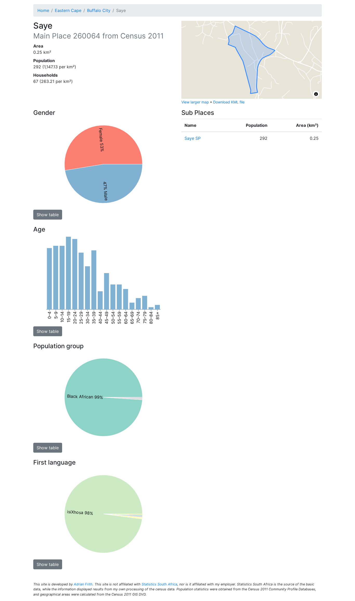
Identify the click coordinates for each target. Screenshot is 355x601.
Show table (48, 214)
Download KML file (229, 102)
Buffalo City (98, 10)
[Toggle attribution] (316, 94)
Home (43, 10)
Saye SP (193, 138)
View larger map (195, 102)
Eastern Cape (68, 10)
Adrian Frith (83, 584)
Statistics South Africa (159, 584)
